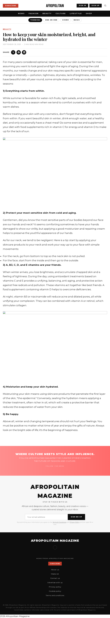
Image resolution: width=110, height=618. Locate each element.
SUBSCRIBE (10, 6)
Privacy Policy (74, 522)
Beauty (47, 13)
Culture (61, 13)
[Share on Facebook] (18, 52)
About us (55, 569)
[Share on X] (13, 52)
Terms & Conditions (59, 522)
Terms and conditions (55, 595)
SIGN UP (96, 5)
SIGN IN (82, 5)
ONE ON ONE (51, 20)
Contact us (55, 578)
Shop (89, 13)
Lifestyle (76, 13)
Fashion (34, 13)
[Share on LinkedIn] (24, 52)
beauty (7, 29)
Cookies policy (55, 591)
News (21, 13)
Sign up (55, 547)
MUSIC (77, 20)
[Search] (105, 5)
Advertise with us (54, 582)
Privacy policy (55, 587)
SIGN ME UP (76, 517)
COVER (65, 20)
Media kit (55, 574)
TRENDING (35, 20)
